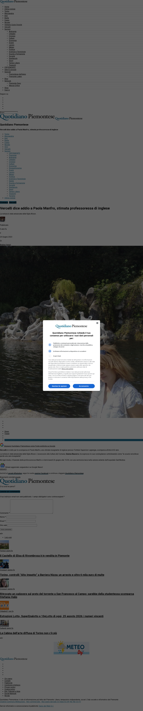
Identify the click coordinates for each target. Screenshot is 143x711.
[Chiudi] (97, 323)
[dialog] (71, 355)
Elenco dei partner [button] (67, 369)
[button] (71, 356)
